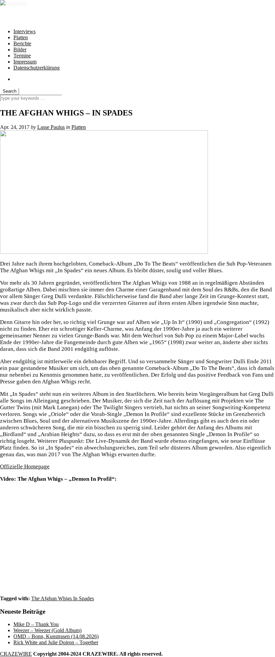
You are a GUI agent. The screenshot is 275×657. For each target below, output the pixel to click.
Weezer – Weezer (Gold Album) (47, 630)
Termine (22, 55)
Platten (20, 37)
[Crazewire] (13, 3)
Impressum (25, 61)
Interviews (24, 31)
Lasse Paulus (51, 127)
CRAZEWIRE (16, 654)
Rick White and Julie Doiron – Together (55, 642)
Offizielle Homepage (25, 466)
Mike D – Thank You (36, 624)
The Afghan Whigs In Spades (62, 598)
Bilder (19, 49)
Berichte (22, 43)
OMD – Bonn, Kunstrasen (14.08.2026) (56, 636)
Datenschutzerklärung (36, 68)
